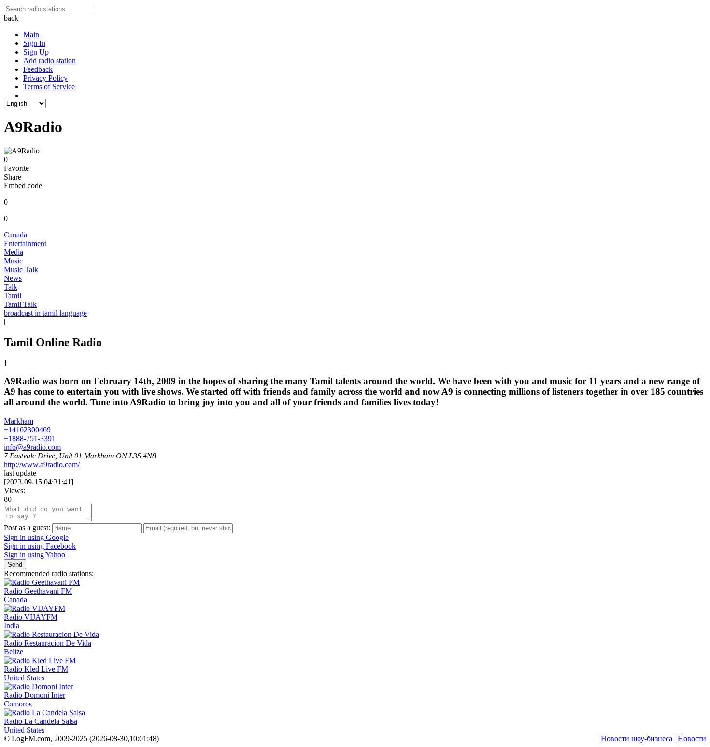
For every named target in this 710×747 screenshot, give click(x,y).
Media (13, 252)
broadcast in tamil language (45, 313)
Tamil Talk (20, 304)
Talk (10, 287)
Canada (15, 235)
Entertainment (25, 243)
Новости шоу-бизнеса (636, 738)
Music (13, 261)
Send (15, 564)
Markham (18, 421)
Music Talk (21, 269)
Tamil (12, 295)
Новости (692, 738)
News (13, 278)
